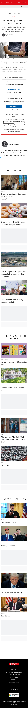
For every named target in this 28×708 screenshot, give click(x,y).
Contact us (17, 131)
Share (5, 62)
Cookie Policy (14, 679)
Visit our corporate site (19, 702)
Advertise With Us (14, 682)
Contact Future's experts (14, 672)
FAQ (14, 684)
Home (9, 13)
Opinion (14, 16)
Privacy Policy (14, 677)
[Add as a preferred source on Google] (14, 695)
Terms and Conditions (14, 674)
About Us (14, 669)
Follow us (16, 62)
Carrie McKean (11, 35)
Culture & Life (16, 13)
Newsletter (24, 62)
